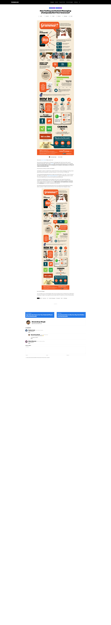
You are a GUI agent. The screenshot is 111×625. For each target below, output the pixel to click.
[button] (79, 2)
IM (47, 298)
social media (43, 160)
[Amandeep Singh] (49, 157)
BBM (41, 298)
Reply (29, 332)
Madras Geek (31, 330)
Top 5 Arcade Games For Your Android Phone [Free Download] (39, 315)
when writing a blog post (52, 175)
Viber (62, 298)
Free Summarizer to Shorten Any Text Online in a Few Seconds (71, 315)
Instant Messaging (52, 298)
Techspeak (58, 298)
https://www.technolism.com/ (37, 323)
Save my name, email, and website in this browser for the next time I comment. (38, 357)
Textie (52, 163)
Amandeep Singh (38, 322)
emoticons (44, 298)
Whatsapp (65, 298)
